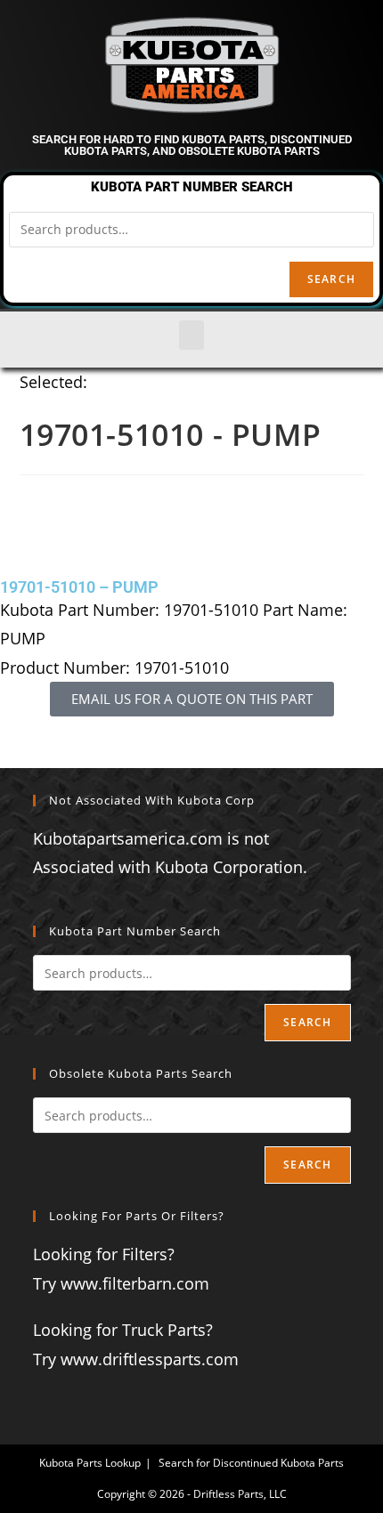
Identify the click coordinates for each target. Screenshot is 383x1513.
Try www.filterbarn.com (121, 1283)
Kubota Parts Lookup (90, 1462)
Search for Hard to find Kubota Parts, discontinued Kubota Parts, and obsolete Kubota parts (192, 145)
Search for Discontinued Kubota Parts (251, 1462)
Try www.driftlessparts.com (136, 1359)
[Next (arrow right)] (352, 756)
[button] (191, 335)
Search (331, 279)
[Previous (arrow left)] (31, 756)
